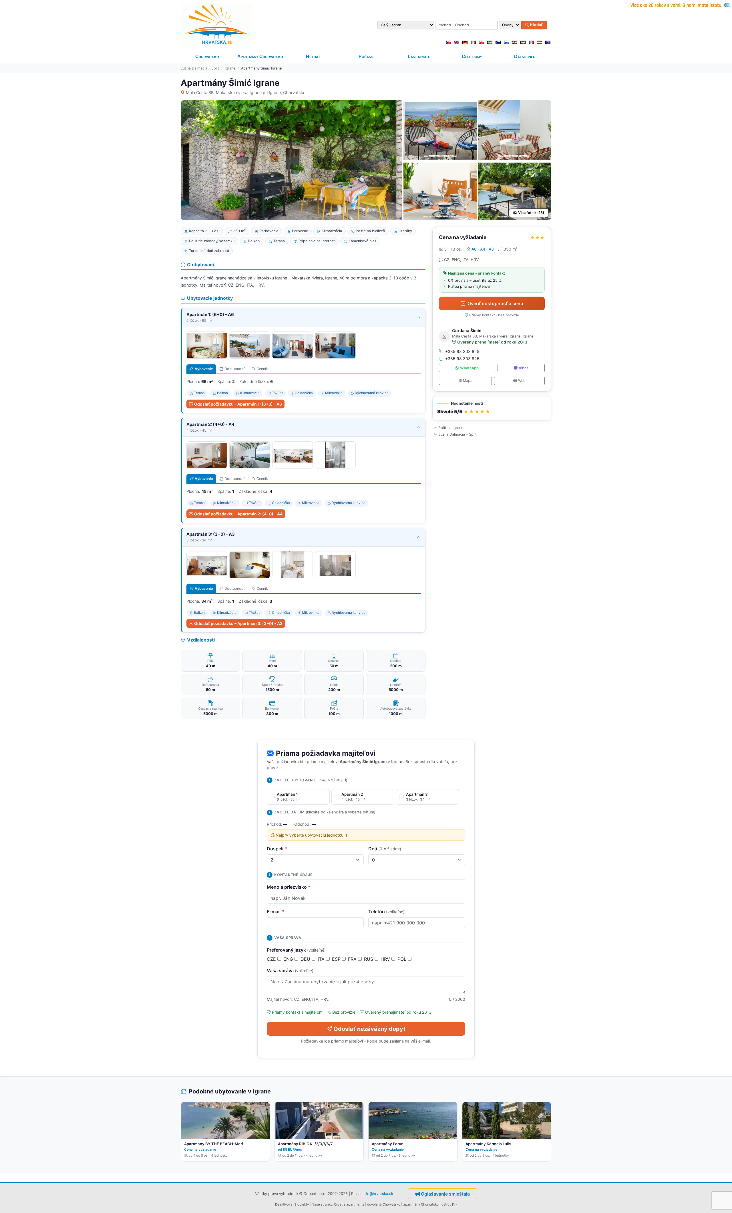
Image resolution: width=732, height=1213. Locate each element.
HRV (386, 959)
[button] (491, 408)
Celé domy (472, 56)
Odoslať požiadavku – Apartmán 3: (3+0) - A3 (238, 623)
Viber (523, 368)
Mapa (467, 380)
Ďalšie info (525, 56)
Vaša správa (290, 970)
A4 (482, 249)
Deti (384, 848)
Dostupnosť (234, 369)
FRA (353, 959)
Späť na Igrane (450, 428)
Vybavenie (204, 369)
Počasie (366, 56)
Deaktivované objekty (292, 1204)
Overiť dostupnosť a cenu (495, 303)
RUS (369, 959)
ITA (322, 959)
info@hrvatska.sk (378, 1193)
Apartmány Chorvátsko (260, 56)
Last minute (419, 56)
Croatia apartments (349, 1204)
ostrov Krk (449, 1204)
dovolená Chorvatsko (383, 1204)
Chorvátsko (207, 56)
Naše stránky (322, 1204)
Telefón (386, 911)
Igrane (230, 68)
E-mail (275, 911)
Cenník (262, 369)
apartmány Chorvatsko (421, 1204)
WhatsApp (469, 368)
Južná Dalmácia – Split (200, 68)
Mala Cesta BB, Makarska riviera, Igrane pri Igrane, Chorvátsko (246, 92)
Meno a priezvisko (289, 887)
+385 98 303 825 (462, 351)
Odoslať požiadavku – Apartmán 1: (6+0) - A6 (238, 404)
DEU (306, 959)
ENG (289, 959)
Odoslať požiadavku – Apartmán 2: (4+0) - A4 (238, 513)
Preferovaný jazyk (296, 950)
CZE (272, 959)
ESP (337, 959)
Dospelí (277, 848)
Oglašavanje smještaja (445, 1194)
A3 (491, 249)
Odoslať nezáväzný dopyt (369, 1028)
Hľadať (536, 25)
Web (522, 380)
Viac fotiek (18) (531, 213)
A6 (474, 249)
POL (402, 959)
